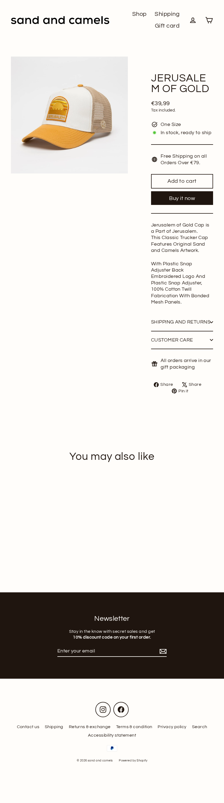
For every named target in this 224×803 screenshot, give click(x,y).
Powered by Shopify (133, 760)
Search (199, 727)
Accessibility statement (112, 735)
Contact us (28, 727)
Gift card (167, 26)
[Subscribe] (162, 651)
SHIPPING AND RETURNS (180, 322)
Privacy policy (172, 727)
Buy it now (182, 198)
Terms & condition (134, 727)
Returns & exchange (90, 727)
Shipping (167, 14)
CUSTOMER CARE (172, 340)
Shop (139, 14)
